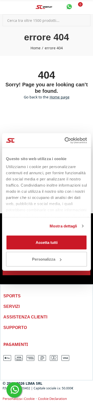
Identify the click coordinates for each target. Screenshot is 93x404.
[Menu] (5, 7)
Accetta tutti (47, 242)
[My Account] (87, 7)
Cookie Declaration (52, 398)
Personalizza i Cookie (19, 398)
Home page (59, 97)
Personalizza (43, 259)
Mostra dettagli (63, 226)
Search (84, 20)
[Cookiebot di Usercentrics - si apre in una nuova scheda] (65, 140)
